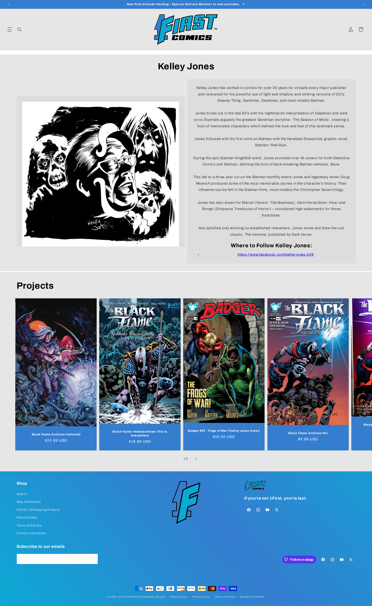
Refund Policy (27, 517)
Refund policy (179, 596)
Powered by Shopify (153, 596)
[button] (9, 29)
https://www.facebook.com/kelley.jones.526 (276, 254)
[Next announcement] (363, 4)
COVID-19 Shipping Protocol (38, 509)
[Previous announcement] (8, 4)
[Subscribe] (93, 559)
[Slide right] (195, 459)
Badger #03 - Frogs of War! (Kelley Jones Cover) (224, 431)
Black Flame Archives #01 (308, 433)
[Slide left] (176, 459)
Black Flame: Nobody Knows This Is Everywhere (140, 433)
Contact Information (31, 533)
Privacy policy (201, 596)
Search (22, 493)
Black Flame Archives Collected (55, 434)
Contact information (252, 596)
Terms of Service (29, 525)
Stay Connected (29, 501)
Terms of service (225, 596)
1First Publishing (129, 596)
